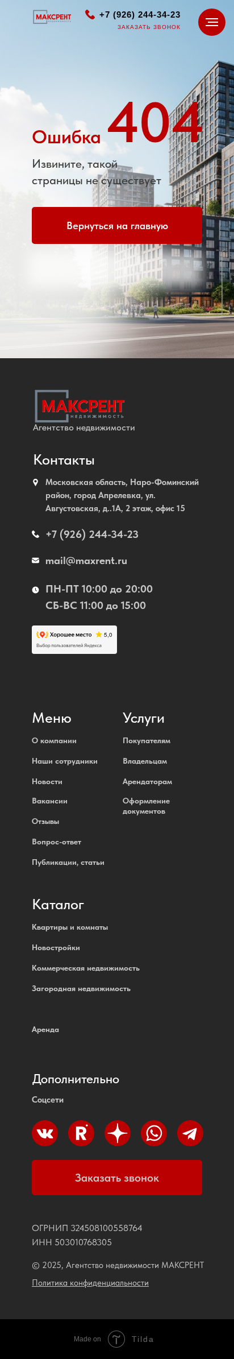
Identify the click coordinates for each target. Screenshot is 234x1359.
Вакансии (50, 800)
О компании (54, 740)
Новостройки (56, 947)
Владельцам (145, 760)
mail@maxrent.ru (86, 560)
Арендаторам (147, 781)
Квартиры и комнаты (70, 926)
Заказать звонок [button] (149, 27)
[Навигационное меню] (212, 22)
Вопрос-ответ (56, 841)
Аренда (45, 1029)
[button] (117, 1177)
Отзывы (45, 821)
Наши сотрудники (65, 760)
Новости (47, 781)
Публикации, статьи (68, 862)
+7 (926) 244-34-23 (140, 14)
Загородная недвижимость (81, 988)
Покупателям (146, 740)
